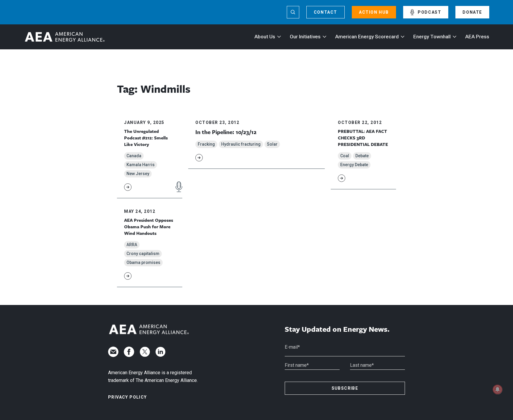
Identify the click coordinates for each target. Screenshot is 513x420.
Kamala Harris (140, 164)
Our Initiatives (305, 37)
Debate (362, 155)
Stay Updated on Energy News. (337, 329)
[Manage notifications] (497, 389)
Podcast (429, 12)
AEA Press (477, 37)
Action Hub (374, 12)
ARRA (131, 244)
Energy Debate (354, 164)
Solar (272, 144)
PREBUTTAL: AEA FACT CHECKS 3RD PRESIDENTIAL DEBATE (363, 138)
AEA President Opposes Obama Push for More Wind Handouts (148, 227)
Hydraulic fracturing (241, 144)
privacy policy (127, 397)
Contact (325, 12)
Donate (472, 12)
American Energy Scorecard (367, 37)
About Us (264, 37)
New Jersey (137, 173)
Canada (133, 155)
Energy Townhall (432, 37)
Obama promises (143, 262)
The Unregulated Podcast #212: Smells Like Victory (146, 138)
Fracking (206, 144)
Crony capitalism (142, 253)
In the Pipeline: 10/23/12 (225, 132)
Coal (344, 155)
